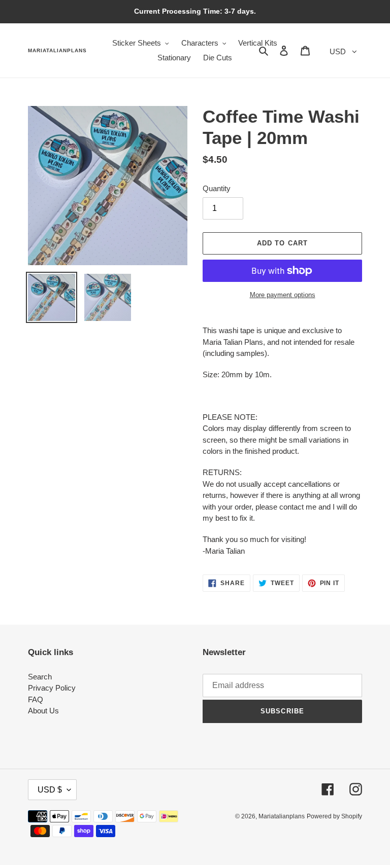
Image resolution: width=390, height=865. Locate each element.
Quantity (217, 188)
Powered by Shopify (334, 816)
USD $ (50, 789)
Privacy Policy (52, 687)
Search (40, 676)
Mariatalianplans (57, 50)
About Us (43, 710)
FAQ (35, 699)
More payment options (282, 295)
